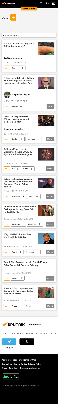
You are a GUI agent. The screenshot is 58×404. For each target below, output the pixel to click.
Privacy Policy (35, 364)
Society (15, 139)
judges (15, 106)
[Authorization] (41, 3)
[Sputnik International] (9, 4)
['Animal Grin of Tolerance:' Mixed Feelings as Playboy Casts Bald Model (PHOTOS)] (46, 210)
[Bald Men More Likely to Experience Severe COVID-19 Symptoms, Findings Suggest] (46, 154)
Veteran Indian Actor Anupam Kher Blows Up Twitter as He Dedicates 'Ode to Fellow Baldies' (18, 183)
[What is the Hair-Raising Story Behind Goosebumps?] (46, 48)
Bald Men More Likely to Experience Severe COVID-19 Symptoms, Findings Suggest (18, 152)
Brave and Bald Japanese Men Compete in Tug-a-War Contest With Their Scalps (19, 291)
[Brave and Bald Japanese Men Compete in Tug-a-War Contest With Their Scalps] (46, 292)
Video (14, 306)
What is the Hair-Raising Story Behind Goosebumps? (19, 44)
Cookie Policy (20, 364)
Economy (41, 333)
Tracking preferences (30, 368)
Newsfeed (31, 139)
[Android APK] (10, 376)
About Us (6, 359)
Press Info (17, 359)
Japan (28, 306)
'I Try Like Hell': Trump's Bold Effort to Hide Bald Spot (18, 235)
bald (5, 17)
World (25, 169)
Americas (17, 333)
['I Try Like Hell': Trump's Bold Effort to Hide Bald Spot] (46, 238)
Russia (29, 333)
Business (16, 224)
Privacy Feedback (10, 368)
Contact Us (7, 364)
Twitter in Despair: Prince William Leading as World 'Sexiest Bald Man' (16, 119)
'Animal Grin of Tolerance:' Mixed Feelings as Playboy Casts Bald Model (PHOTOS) (20, 209)
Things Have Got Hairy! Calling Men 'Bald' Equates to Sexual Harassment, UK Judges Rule (19, 81)
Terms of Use (29, 359)
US (13, 169)
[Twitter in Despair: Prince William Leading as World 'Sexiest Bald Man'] (46, 120)
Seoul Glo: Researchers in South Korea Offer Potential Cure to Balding (25, 264)
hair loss (15, 68)
